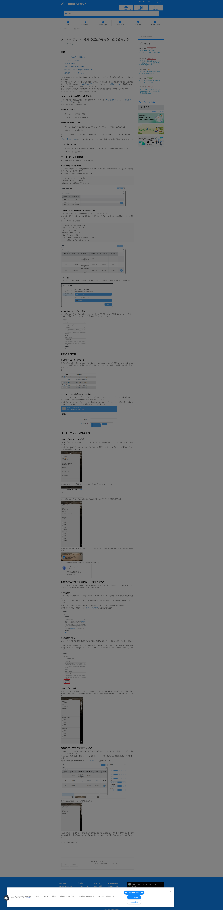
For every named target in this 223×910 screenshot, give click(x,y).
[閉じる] (170, 892)
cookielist (28, 897)
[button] (6, 898)
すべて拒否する (134, 897)
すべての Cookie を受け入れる (134, 892)
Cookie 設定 (134, 902)
